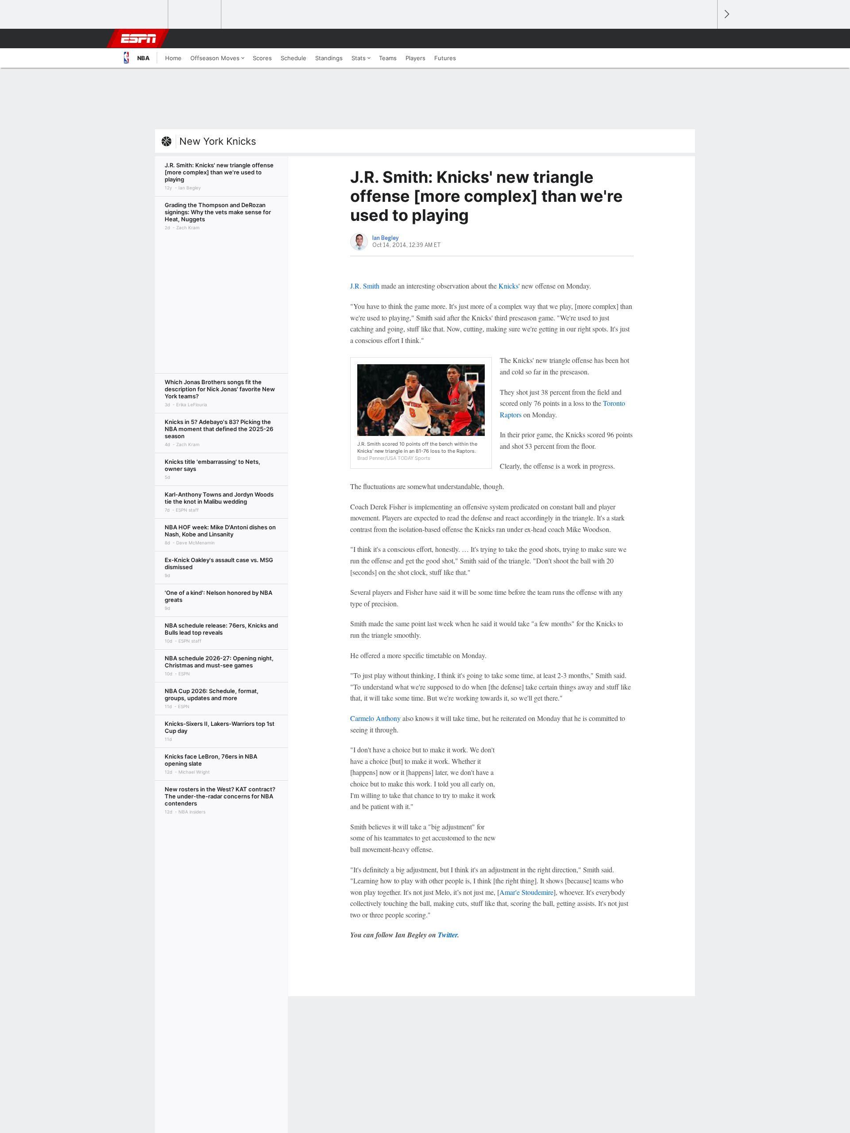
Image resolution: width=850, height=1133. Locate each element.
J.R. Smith (364, 285)
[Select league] (142, 14)
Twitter (447, 935)
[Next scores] (726, 14)
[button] (706, 38)
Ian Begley (385, 238)
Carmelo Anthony (375, 718)
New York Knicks (217, 141)
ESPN (138, 38)
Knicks (508, 285)
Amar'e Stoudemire (526, 892)
